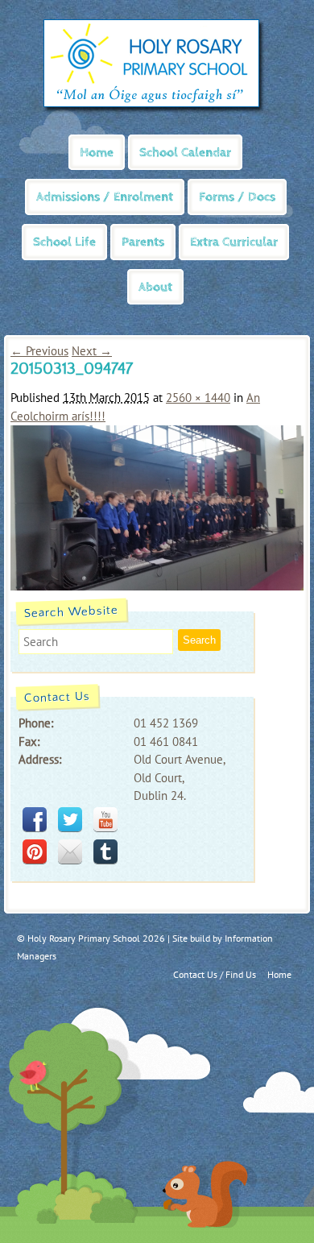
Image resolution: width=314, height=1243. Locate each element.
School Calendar (185, 152)
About (155, 287)
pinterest (35, 851)
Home (97, 152)
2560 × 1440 (198, 397)
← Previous (39, 350)
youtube (105, 819)
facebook (35, 819)
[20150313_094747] (157, 586)
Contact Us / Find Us (214, 974)
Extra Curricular (234, 242)
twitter (70, 819)
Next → (92, 350)
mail (70, 851)
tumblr (105, 851)
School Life (64, 242)
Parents (143, 242)
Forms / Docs (237, 197)
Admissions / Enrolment (104, 197)
